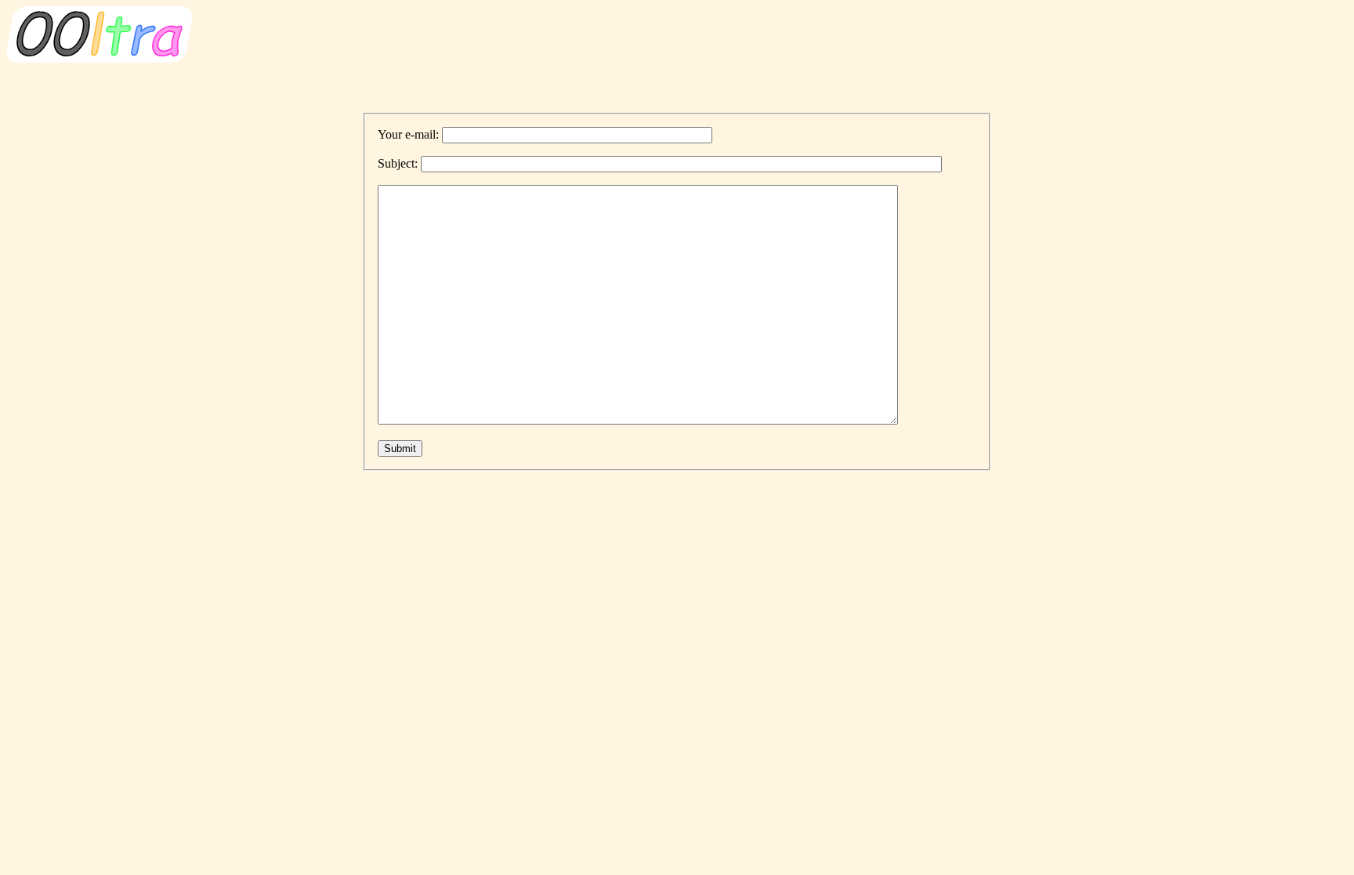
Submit (400, 448)
